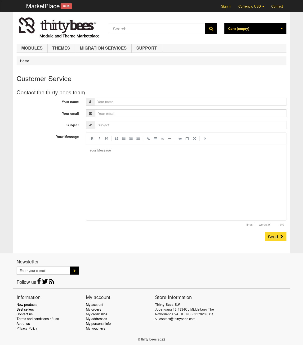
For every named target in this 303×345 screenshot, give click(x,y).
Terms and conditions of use (38, 318)
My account (94, 304)
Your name (70, 101)
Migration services (103, 48)
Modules (32, 48)
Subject (73, 125)
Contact (277, 6)
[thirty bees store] (59, 27)
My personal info (98, 323)
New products (27, 304)
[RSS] (51, 282)
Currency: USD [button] (250, 5)
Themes (61, 48)
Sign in (226, 6)
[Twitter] (45, 282)
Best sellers (25, 309)
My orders (93, 309)
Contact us (25, 314)
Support (146, 48)
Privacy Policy (27, 328)
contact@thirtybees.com (177, 318)
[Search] (211, 28)
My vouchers (95, 328)
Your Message (67, 136)
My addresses (96, 318)
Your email (70, 113)
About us (23, 323)
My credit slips (96, 314)
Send (274, 236)
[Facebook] (39, 282)
